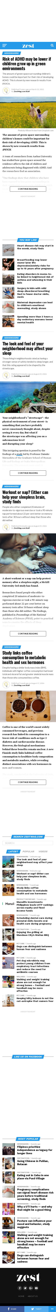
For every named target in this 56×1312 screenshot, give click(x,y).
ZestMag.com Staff (22, 91)
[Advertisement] (28, 21)
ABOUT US (33, 1296)
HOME (21, 1296)
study (19, 454)
